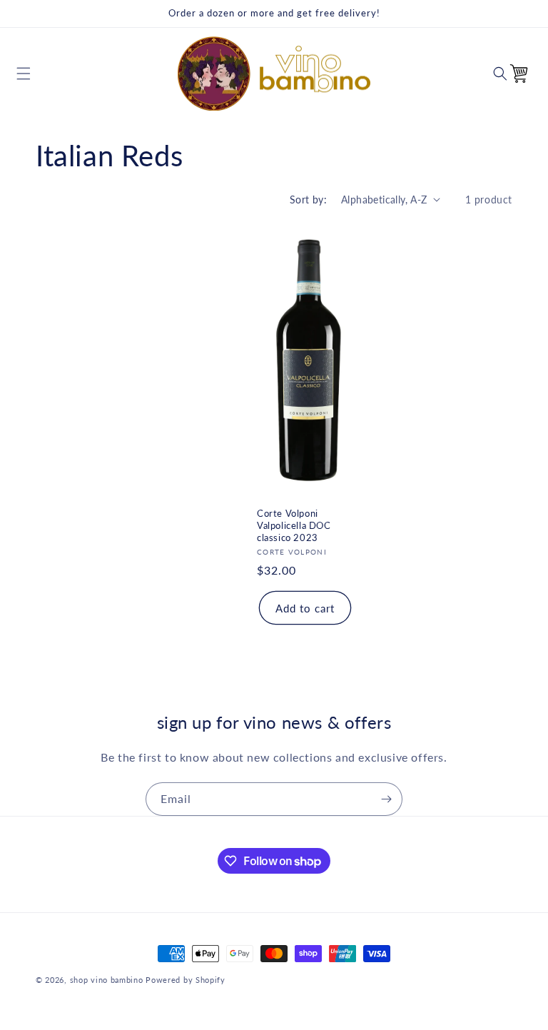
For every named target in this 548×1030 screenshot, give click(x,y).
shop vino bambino (106, 979)
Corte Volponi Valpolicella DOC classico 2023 (294, 524)
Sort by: (308, 199)
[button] (23, 73)
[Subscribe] (386, 799)
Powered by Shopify (185, 979)
